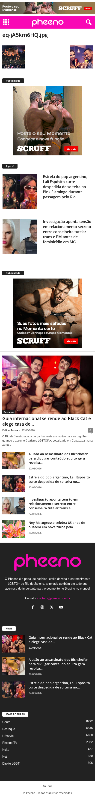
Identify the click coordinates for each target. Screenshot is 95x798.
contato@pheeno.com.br (53, 598)
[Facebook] (34, 607)
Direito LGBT (11, 763)
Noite (5, 749)
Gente (6, 722)
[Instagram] (43, 607)
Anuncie (47, 786)
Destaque (8, 412)
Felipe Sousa (10, 430)
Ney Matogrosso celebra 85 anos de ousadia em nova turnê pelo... (57, 524)
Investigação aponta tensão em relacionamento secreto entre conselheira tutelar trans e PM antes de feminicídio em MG (67, 231)
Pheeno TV (9, 743)
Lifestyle (8, 736)
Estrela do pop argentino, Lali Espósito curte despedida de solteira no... (59, 479)
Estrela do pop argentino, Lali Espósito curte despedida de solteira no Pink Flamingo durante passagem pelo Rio (65, 186)
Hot (4, 756)
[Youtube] (61, 607)
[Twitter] (52, 607)
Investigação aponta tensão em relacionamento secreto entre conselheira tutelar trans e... (53, 503)
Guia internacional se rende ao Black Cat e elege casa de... (46, 421)
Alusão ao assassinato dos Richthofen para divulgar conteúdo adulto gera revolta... (58, 458)
